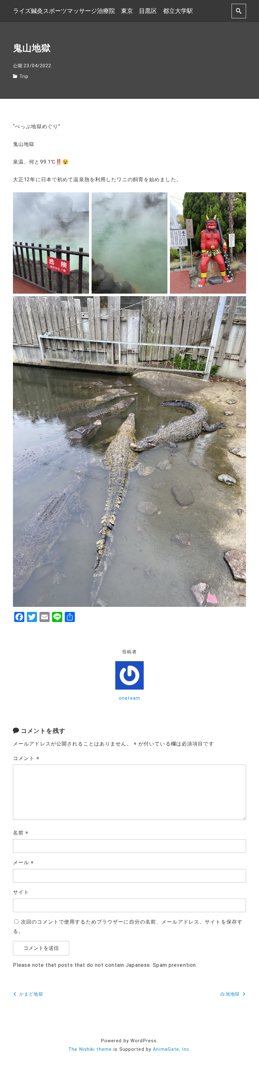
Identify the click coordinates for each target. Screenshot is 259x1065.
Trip (23, 76)
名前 (21, 833)
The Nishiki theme (90, 1049)
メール (23, 862)
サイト (21, 892)
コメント (26, 758)
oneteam (129, 698)
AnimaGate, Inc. (172, 1049)
